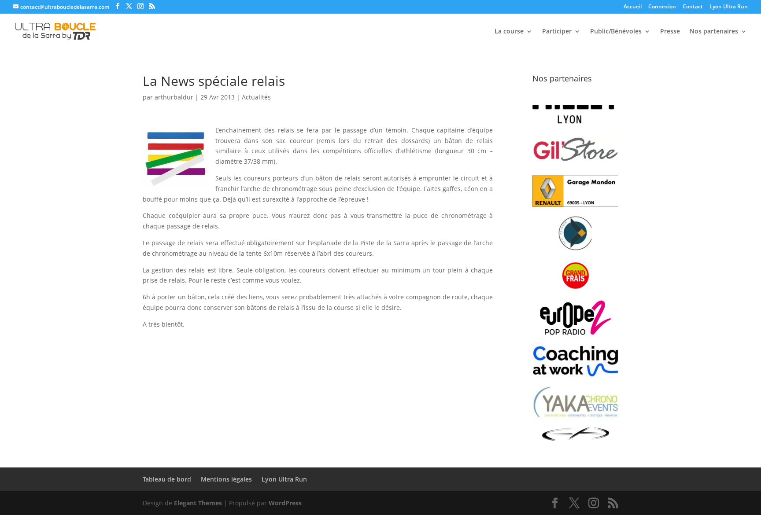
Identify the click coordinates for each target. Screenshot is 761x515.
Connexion (662, 7)
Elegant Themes (198, 503)
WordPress (285, 503)
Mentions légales (226, 479)
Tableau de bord (167, 479)
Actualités (256, 97)
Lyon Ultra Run (728, 7)
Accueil (633, 7)
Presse (670, 31)
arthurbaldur (174, 97)
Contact (693, 7)
